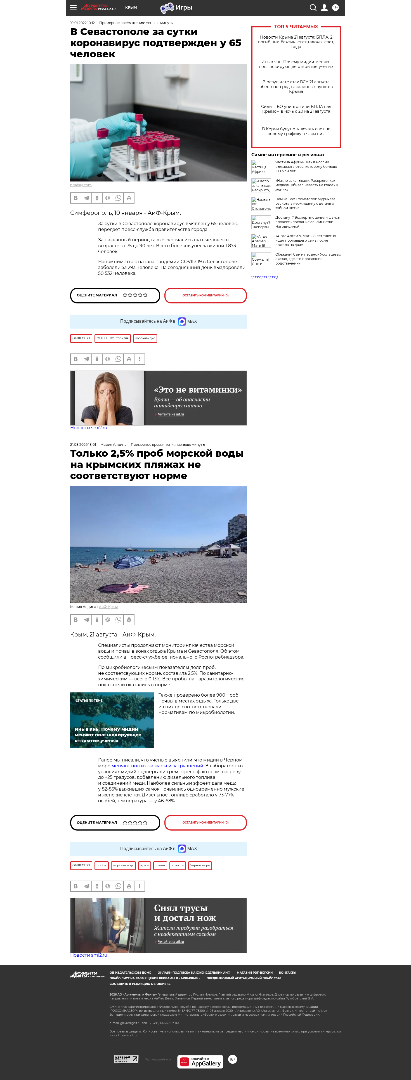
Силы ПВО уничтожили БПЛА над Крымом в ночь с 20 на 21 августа (296, 109)
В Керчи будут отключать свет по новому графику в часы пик (296, 131)
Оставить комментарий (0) (206, 295)
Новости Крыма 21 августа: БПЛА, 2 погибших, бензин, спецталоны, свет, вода (296, 42)
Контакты (287, 973)
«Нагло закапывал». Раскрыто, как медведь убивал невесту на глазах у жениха (306, 185)
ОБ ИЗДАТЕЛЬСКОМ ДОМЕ (130, 973)
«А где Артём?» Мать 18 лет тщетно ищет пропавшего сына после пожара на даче (305, 240)
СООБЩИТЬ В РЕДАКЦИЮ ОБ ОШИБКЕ (140, 984)
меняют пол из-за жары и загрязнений (157, 765)
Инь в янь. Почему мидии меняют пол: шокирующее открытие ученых (296, 64)
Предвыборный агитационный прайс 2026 (244, 978)
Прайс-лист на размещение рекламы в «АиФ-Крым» (155, 978)
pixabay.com (81, 185)
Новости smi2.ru (88, 427)
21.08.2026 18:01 (83, 444)
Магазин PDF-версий (255, 973)
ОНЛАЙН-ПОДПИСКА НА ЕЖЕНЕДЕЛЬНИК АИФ (194, 973)
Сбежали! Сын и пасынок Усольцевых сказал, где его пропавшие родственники (308, 258)
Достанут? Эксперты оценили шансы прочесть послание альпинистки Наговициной (307, 221)
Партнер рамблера (158, 1059)
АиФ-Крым (108, 607)
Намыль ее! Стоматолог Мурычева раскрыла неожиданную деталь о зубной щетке (305, 203)
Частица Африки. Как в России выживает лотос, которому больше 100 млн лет (306, 166)
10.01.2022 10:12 (82, 23)
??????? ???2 (264, 277)
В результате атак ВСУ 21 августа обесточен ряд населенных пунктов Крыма (296, 87)
